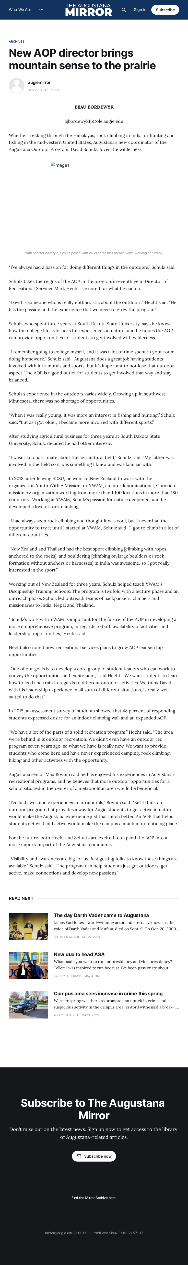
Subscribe (165, 9)
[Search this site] (124, 9)
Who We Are (20, 9)
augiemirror (39, 82)
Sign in (140, 9)
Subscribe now (98, 1156)
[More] (41, 9)
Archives (16, 41)
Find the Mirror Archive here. (94, 1198)
